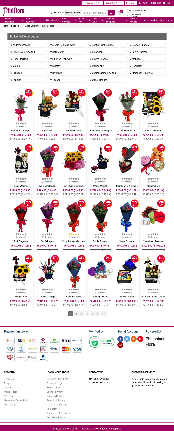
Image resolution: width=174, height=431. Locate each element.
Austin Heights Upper (103, 45)
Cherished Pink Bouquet (100, 130)
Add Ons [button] (95, 20)
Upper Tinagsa (99, 79)
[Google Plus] (120, 345)
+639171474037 (103, 382)
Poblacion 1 (98, 65)
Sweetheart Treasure (153, 241)
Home (5, 25)
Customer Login (55, 383)
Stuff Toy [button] (81, 20)
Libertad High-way (62, 58)
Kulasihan (97, 51)
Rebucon (17, 72)
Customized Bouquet (136, 10)
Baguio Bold (47, 130)
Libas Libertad (20, 58)
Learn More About (58, 372)
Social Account (127, 331)
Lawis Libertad (139, 51)
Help (168, 2)
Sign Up (157, 2)
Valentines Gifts (100, 296)
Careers (8, 387)
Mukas (16, 65)
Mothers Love (153, 185)
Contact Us (96, 372)
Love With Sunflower (74, 185)
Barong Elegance (74, 130)
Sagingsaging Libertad (104, 72)
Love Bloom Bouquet (47, 185)
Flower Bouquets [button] (9, 20)
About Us (9, 379)
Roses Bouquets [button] (30, 20)
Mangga (136, 58)
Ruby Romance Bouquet (73, 241)
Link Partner (10, 404)
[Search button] (111, 13)
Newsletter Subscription (16, 400)
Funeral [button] (151, 20)
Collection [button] (164, 20)
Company (9, 372)
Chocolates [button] (51, 20)
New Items (130, 3)
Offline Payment (55, 391)
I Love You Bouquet (127, 130)
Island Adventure (153, 130)
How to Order (53, 387)
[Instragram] (134, 339)
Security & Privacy (56, 400)
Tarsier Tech (21, 296)
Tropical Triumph (47, 296)
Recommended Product (59, 413)
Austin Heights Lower (63, 45)
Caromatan (58, 51)
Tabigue (17, 79)
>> (103, 313)
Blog (6, 383)
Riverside (57, 72)
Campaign (52, 408)
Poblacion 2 (138, 65)
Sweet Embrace (126, 241)
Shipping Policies (55, 396)
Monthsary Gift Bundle (127, 185)
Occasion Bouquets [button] (110, 20)
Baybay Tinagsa (140, 45)
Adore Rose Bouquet (21, 130)
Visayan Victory (126, 296)
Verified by (96, 331)
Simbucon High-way (142, 72)
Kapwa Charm (21, 185)
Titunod (56, 79)
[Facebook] (120, 339)
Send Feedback (100, 378)
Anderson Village (21, 45)
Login (144, 2)
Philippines (16, 25)
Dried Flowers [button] (133, 20)
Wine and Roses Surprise (153, 296)
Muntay (56, 65)
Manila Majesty (100, 185)
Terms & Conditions (57, 404)
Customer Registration (58, 379)
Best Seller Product (114, 3)
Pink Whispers (47, 241)
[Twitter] (127, 339)
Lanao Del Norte (31, 25)
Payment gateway (16, 331)
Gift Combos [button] (66, 20)
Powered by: (154, 331)
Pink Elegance (21, 241)
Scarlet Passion (100, 241)
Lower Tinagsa (100, 58)
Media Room (10, 391)
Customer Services (143, 372)
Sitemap (8, 396)
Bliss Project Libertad (24, 51)
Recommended (92, 3)
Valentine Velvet (74, 296)
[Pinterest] (140, 339)
